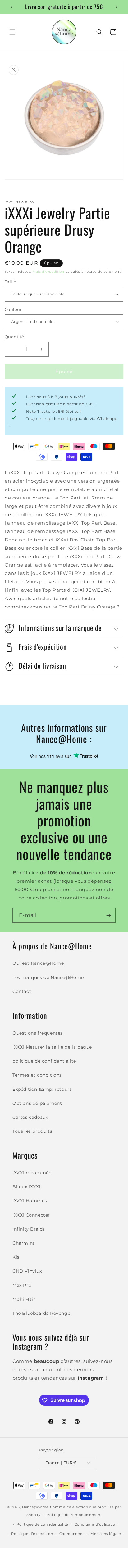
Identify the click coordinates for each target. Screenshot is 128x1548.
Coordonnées (72, 1534)
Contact (21, 991)
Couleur (13, 309)
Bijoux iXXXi (26, 1187)
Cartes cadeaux (30, 1117)
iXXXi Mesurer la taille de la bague (52, 1047)
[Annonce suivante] (116, 7)
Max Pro (21, 1285)
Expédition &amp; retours (42, 1089)
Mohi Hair (23, 1299)
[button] (12, 32)
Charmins (23, 1243)
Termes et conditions (37, 1075)
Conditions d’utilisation (96, 1524)
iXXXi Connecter (31, 1215)
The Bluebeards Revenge (41, 1313)
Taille (10, 281)
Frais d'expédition (48, 272)
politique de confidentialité (44, 1061)
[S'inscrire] (108, 915)
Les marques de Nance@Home (48, 977)
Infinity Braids (28, 1229)
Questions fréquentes (37, 1033)
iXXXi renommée (31, 1173)
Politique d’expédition (32, 1534)
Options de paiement (37, 1103)
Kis (16, 1257)
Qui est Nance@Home (38, 963)
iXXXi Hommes (29, 1201)
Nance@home (35, 1507)
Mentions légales (106, 1534)
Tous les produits (32, 1131)
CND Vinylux (27, 1271)
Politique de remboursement (74, 1515)
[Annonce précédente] (11, 7)
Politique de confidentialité (42, 1524)
